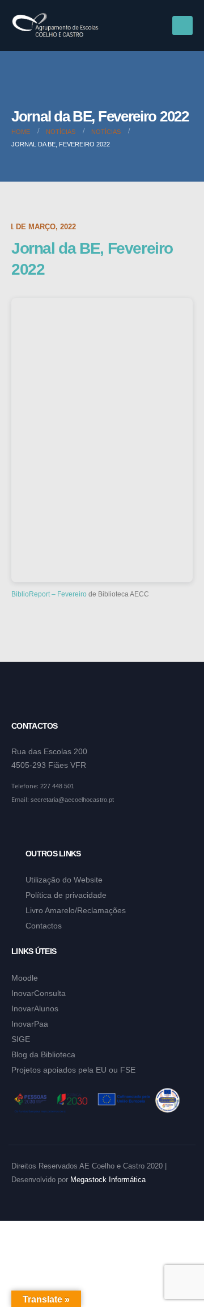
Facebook (20, 827)
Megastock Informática (108, 1180)
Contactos (44, 925)
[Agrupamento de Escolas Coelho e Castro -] (55, 25)
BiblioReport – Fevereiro (49, 594)
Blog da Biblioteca (43, 1054)
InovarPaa (29, 1023)
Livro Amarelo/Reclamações (76, 910)
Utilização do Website (64, 879)
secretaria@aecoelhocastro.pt (72, 799)
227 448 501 (57, 786)
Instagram (42, 827)
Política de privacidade (66, 895)
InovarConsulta (38, 993)
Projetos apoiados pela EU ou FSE (73, 1069)
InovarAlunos (34, 1008)
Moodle (24, 977)
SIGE (20, 1039)
